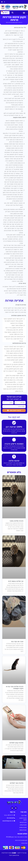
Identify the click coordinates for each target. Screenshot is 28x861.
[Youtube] (2, 2)
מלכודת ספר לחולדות (16, 783)
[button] (24, 12)
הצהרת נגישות (23, 830)
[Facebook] (15, 808)
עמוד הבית (24, 815)
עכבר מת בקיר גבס (17, 641)
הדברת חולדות (23, 827)
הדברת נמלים (23, 825)
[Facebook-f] (4, 2)
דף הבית (20, 22)
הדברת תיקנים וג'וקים (23, 819)
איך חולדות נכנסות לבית (15, 581)
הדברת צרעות (23, 822)
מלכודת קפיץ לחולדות (16, 743)
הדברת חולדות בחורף (16, 521)
